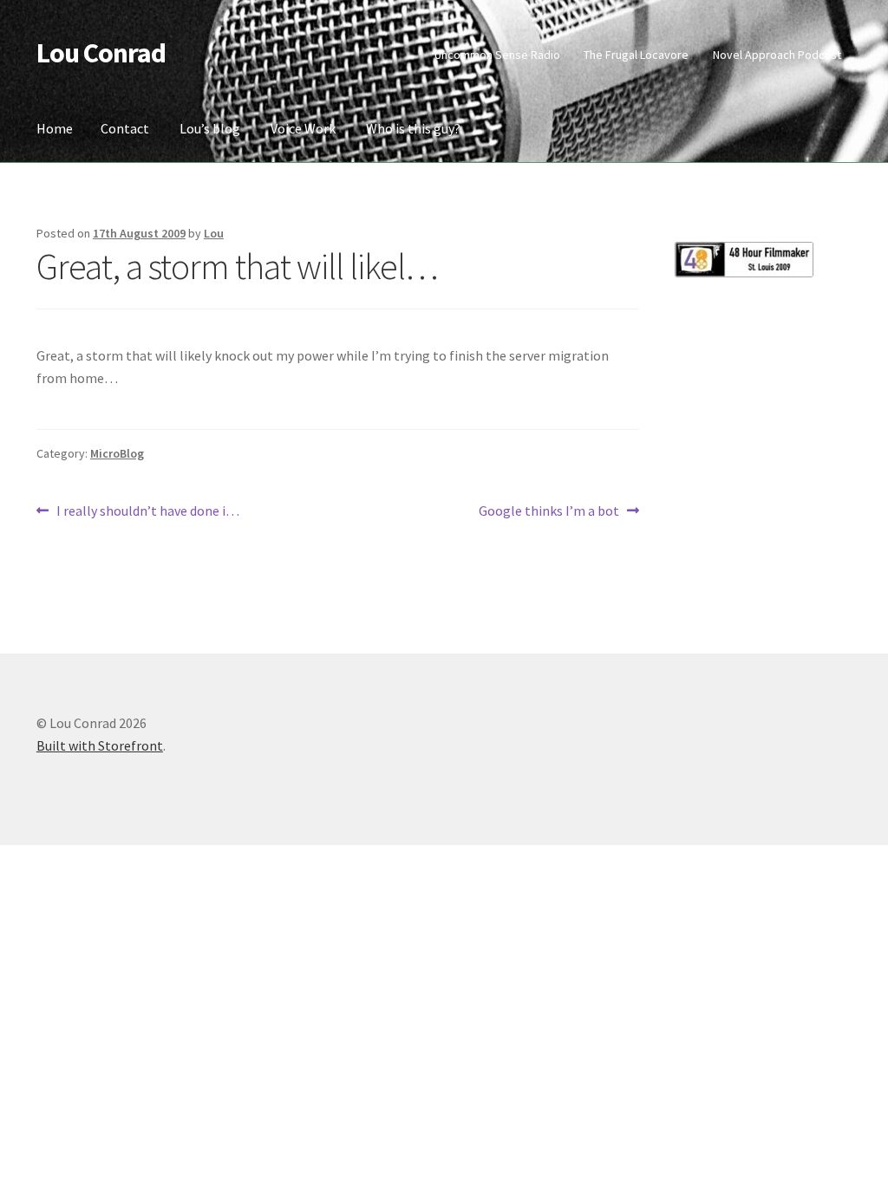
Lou (214, 233)
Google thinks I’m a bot (549, 512)
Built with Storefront (99, 745)
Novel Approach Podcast (777, 54)
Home (54, 128)
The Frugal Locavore (636, 54)
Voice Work (303, 128)
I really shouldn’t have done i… (147, 512)
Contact (125, 128)
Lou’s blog (210, 128)
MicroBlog (117, 453)
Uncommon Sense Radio (497, 54)
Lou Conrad (101, 53)
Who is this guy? (413, 128)
